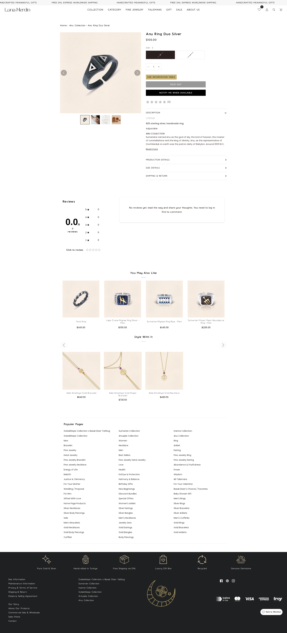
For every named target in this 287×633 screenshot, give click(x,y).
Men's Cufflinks (181, 517)
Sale (66, 517)
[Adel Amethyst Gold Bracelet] (81, 371)
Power (177, 469)
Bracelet (68, 445)
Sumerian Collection (129, 430)
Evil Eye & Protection (129, 474)
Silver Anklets (180, 512)
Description (153, 113)
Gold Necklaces (72, 527)
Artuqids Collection (128, 435)
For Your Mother (72, 483)
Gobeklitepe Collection (75, 435)
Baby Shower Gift (182, 493)
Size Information (16, 579)
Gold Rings (179, 522)
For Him (67, 493)
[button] (85, 119)
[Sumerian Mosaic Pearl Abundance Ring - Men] (206, 299)
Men (121, 450)
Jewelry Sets (125, 522)
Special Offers (126, 498)
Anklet (177, 445)
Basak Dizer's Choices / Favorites (191, 488)
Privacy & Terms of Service (22, 588)
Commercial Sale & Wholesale (24, 612)
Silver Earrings (126, 508)
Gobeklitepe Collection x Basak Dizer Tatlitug (87, 430)
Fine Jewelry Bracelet (75, 459)
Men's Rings (180, 498)
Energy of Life (71, 469)
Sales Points (14, 617)
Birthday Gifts (126, 483)
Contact (12, 621)
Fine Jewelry (70, 450)
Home (63, 25)
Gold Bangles (125, 532)
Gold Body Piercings (74, 532)
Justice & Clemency (74, 479)
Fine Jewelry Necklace (75, 464)
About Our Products (19, 608)
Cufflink (68, 537)
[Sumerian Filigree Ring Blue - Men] (164, 299)
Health (122, 469)
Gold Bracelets (181, 527)
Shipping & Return (156, 176)
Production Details (158, 160)
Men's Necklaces (127, 517)
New (66, 440)
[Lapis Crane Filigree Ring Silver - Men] (122, 299)
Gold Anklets (180, 532)
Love (121, 464)
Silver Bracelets (181, 508)
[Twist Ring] (80, 299)
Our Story (13, 604)
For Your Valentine (183, 483)
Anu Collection (77, 25)
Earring (177, 450)
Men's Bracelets (72, 522)
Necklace (123, 445)
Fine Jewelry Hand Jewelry (132, 459)
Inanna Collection (183, 430)
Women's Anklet (127, 503)
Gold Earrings (125, 527)
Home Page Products (75, 503)
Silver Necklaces (72, 508)
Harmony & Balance (129, 479)
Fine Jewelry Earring (184, 459)
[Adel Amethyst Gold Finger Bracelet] (123, 371)
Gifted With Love (72, 498)
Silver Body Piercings (74, 512)
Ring (176, 440)
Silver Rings (179, 503)
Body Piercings (126, 537)
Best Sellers (124, 455)
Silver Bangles (126, 512)
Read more (152, 149)
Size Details (153, 168)
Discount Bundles (128, 493)
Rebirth (67, 474)
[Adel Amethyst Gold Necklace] (164, 371)
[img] (156, 102)
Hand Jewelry (70, 455)
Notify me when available (175, 93)
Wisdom (178, 474)
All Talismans (180, 479)
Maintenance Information (21, 583)
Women (123, 440)
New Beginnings (127, 488)
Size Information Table (161, 77)
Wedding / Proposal (74, 488)
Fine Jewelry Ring (182, 455)
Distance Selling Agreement (22, 596)
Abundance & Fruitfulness (187, 464)
